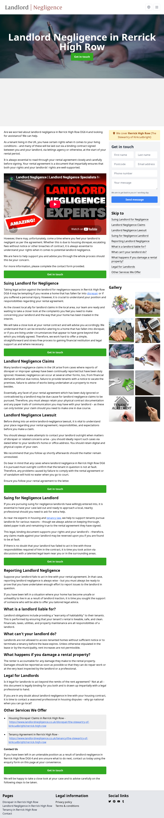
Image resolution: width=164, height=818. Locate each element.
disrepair (92, 293)
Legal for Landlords (123, 266)
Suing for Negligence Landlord (129, 235)
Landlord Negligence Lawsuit (129, 230)
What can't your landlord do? (129, 252)
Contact (7, 813)
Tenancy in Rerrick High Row (20, 809)
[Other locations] (148, 7)
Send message (135, 199)
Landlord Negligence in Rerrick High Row (27, 806)
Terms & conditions (67, 806)
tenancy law (54, 518)
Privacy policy (64, 802)
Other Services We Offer (126, 272)
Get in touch (82, 56)
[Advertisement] (82, 102)
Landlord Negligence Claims (128, 225)
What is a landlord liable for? (128, 246)
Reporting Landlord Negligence (130, 241)
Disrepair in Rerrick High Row (20, 802)
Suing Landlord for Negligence (129, 219)
